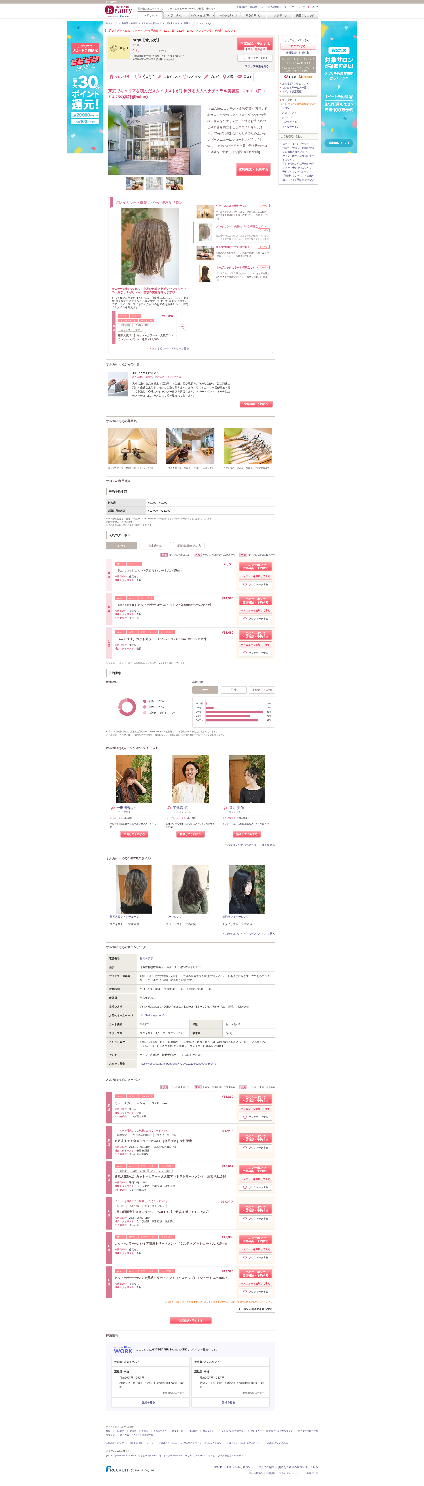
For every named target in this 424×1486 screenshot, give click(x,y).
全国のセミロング (115, 1443)
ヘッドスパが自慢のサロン (232, 1431)
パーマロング (174, 916)
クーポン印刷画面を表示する (255, 1309)
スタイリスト (289, 112)
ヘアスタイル (176, 15)
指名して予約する (134, 834)
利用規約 (270, 1473)
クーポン (287, 117)
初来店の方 (155, 545)
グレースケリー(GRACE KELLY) (122, 1455)
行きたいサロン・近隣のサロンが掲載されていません (298, 149)
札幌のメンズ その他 (277, 1443)
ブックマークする (258, 58)
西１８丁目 (177, 1431)
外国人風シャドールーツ (124, 916)
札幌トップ (189, 23)
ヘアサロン (150, 15)
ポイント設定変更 (291, 91)
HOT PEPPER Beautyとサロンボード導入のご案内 (244, 1467)
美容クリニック (305, 15)
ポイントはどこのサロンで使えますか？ (298, 157)
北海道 (133, 1431)
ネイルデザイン (290, 126)
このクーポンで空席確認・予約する (256, 566)
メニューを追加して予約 (256, 576)
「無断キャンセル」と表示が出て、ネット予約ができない (298, 177)
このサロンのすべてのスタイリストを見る (250, 845)
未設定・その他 (262, 690)
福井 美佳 (236, 808)
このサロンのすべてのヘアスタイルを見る (250, 933)
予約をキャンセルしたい (295, 171)
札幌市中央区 (160, 1431)
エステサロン (280, 15)
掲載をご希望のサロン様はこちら (298, 1467)
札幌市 (145, 1431)
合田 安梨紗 (125, 808)
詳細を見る (148, 1402)
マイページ (298, 7)
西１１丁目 (208, 1431)
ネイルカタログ (228, 15)
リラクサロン (254, 15)
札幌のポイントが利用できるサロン (244, 1443)
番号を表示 (146, 958)
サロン (285, 108)
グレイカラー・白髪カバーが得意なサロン (272, 1431)
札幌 (108, 1431)
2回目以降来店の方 (189, 545)
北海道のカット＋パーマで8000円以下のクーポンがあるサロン (190, 1443)
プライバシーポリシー (290, 1473)
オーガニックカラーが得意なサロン (137, 1435)
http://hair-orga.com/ (152, 1015)
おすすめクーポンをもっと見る (170, 348)
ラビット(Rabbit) (148, 1455)
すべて (121, 545)
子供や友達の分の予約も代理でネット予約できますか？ (298, 165)
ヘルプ (314, 7)
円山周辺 (120, 1431)
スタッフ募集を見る (257, 66)
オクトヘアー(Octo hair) (171, 1455)
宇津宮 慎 (180, 808)
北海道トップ (172, 23)
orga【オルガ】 (146, 40)
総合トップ (111, 23)
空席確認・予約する (255, 46)
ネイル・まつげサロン (202, 15)
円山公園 (193, 1431)
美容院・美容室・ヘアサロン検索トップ (263, 7)
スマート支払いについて (295, 143)
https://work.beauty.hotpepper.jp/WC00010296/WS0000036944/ (178, 1063)
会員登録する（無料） (298, 52)
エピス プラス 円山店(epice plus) (226, 1455)
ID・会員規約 (256, 1473)
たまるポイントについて (295, 83)
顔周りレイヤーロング (235, 916)
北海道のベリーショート (141, 1443)
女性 (205, 690)
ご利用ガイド (311, 1473)
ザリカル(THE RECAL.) (196, 1455)
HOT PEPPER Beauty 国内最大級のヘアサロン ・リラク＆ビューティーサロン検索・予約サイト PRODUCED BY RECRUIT (119, 11)
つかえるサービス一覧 (294, 87)
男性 (234, 690)
